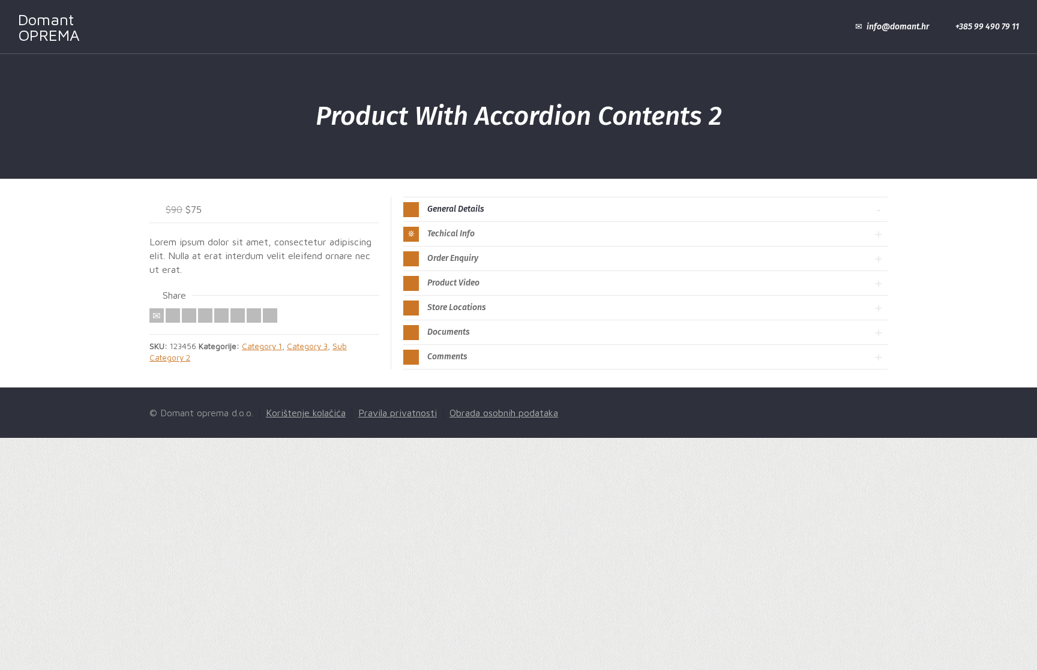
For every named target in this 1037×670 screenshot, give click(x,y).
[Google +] (205, 315)
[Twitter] (173, 315)
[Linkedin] (254, 315)
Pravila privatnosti (397, 412)
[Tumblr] (237, 315)
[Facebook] (189, 315)
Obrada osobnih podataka (503, 412)
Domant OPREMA (49, 27)
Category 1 (262, 346)
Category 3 (307, 346)
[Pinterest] (221, 315)
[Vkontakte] (270, 315)
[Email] (156, 315)
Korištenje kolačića (306, 412)
